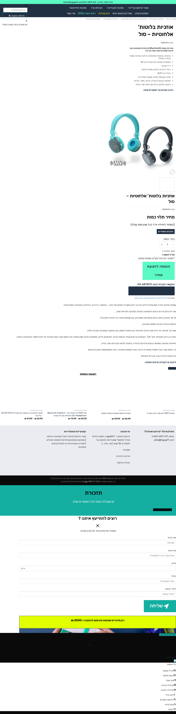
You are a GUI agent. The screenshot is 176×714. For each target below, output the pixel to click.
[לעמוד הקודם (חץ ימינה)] (173, 650)
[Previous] (171, 140)
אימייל (173, 576)
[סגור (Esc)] (173, 639)
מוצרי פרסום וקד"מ (139, 7)
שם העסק (172, 550)
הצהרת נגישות (123, 462)
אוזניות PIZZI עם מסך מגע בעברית (161, 413)
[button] (128, 7)
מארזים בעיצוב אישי (122, 13)
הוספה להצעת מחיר (158, 270)
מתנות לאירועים (78, 7)
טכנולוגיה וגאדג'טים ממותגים (134, 19)
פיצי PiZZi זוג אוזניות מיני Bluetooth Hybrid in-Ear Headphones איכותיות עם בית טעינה (67, 414)
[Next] (108, 140)
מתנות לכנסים (53, 436)
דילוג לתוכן (171, 657)
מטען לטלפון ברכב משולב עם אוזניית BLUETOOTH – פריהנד (22, 414)
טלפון (174, 563)
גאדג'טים (65, 440)
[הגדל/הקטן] (165, 639)
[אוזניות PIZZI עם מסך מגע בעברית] (154, 393)
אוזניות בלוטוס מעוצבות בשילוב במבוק (116, 413)
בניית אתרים (76, 481)
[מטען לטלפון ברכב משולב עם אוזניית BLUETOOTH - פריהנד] (22, 393)
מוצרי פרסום (80, 436)
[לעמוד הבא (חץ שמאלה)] (165, 650)
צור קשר (71, 13)
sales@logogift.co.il (73, 2)
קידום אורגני (65, 481)
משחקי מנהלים (53, 440)
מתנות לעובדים (116, 7)
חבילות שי (97, 7)
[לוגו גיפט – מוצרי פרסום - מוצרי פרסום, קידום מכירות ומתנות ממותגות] (164, 10)
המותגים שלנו (141, 13)
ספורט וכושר (79, 443)
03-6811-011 (90, 2)
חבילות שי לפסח (66, 443)
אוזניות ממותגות (110, 19)
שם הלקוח (172, 537)
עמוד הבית (171, 19)
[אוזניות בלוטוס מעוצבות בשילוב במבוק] (110, 393)
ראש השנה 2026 (87, 13)
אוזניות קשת (138, 298)
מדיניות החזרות (123, 456)
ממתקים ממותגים (77, 440)
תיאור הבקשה (170, 589)
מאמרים (126, 450)
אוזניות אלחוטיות (93, 19)
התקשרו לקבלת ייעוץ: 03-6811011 (156, 284)
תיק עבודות (104, 13)
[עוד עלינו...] (107, 443)
